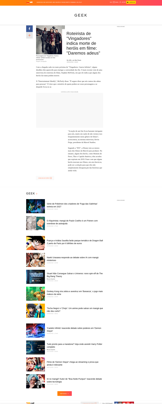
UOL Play (79, 2)
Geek (81, 15)
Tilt (99, 7)
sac (111, 2)
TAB (118, 7)
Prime (121, 7)
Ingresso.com (41, 2)
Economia (66, 7)
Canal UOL (108, 7)
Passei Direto (65, 2)
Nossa (114, 7)
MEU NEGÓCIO (57, 2)
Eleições (41, 7)
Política (54, 7)
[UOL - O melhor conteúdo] (29, 2)
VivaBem (95, 7)
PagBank (73, 2)
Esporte (77, 7)
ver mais (63, 393)
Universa (89, 7)
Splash (83, 7)
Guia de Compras (133, 7)
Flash (35, 7)
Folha (72, 7)
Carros (59, 7)
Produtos (29, 7)
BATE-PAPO (49, 2)
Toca (125, 7)
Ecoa (103, 7)
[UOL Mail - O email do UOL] (116, 2)
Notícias (48, 7)
